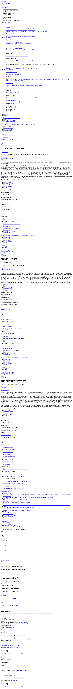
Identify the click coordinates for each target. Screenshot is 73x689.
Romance (35, 28)
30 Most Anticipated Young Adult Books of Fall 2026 (23, 124)
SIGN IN (8, 3)
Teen (19, 42)
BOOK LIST (8, 124)
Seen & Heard (22, 48)
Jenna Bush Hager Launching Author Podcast (13, 488)
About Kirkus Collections (21, 92)
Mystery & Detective (28, 28)
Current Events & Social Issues (13, 31)
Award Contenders (21, 60)
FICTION (5, 137)
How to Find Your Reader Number (19, 670)
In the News (16, 49)
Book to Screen (9, 49)
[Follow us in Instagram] (3, 536)
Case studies (18, 85)
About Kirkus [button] (6, 508)
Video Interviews (7, 16)
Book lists (13, 36)
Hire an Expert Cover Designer (55, 79)
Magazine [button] (5, 62)
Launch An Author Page (35, 97)
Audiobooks (9, 28)
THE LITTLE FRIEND (8, 461)
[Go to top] (4, 540)
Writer (4, 618)
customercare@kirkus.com (20, 653)
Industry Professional (8, 619)
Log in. (14, 598)
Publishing (15, 74)
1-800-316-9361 (8, 653)
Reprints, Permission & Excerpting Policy (8, 517)
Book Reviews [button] (6, 22)
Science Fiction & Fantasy (12, 30)
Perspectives (12, 48)
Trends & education (10, 85)
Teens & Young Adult (37, 31)
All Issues (21, 68)
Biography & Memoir (28, 30)
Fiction (13, 28)
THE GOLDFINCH (8, 452)
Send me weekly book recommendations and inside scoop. (14, 623)
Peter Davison (20, 329)
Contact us (5, 511)
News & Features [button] (7, 37)
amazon (2, 142)
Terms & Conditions (8, 514)
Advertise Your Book (34, 505)
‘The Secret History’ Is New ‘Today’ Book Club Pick (15, 481)
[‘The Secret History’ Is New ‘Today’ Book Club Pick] (16, 476)
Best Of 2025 (26, 36)
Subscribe (35, 68)
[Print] (5, 132)
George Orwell (5, 265)
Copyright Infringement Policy (10, 515)
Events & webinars (38, 85)
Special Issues (15, 68)
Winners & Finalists (10, 56)
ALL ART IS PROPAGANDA (10, 346)
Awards (17, 48)
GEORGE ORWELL (8, 326)
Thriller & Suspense (19, 28)
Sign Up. (15, 680)
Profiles (8, 48)
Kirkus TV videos (43, 497)
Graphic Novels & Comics (26, 31)
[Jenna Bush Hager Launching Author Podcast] (14, 483)
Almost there (3, 595)
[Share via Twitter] (7, 129)
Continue (16, 581)
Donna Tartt (5, 384)
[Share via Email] (7, 130)
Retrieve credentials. (14, 605)
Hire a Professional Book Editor (10, 505)
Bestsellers (8, 36)
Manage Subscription (28, 68)
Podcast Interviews (7, 17)
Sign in (2, 622)
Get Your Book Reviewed (27, 79)
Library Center (9, 83)
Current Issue (9, 68)
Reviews (5, 135)
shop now (3, 140)
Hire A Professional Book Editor (13, 79)
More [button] (4, 86)
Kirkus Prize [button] (6, 498)
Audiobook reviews (8, 13)
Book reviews (6, 11)
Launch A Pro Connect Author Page (17, 80)
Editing (11, 74)
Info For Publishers (27, 510)
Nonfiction (20, 30)
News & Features (7, 14)
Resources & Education (11, 72)
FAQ (16, 510)
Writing (8, 74)
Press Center (20, 510)
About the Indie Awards (11, 60)
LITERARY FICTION (6, 207)
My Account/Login (29, 507)
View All (8, 27)
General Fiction (9, 42)
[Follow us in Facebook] (3, 534)
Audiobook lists (19, 36)
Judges (35, 60)
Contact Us (5, 521)
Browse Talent (17, 97)
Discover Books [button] (7, 493)
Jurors (27, 56)
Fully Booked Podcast (31, 49)
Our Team (9, 510)
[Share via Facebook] (8, 128)
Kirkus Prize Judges (27, 499)
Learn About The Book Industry (62, 505)
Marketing (20, 74)
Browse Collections (10, 92)
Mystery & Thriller (22, 43)
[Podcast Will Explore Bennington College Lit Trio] (15, 469)
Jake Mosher (5, 152)
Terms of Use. (23, 622)
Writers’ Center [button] (6, 503)
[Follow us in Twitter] (3, 535)
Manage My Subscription (19, 502)
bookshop (6, 252)
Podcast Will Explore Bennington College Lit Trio (14, 474)
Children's (44, 31)
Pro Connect (6, 18)
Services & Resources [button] (8, 69)
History (34, 30)
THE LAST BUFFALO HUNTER (11, 224)
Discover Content (10, 97)
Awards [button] (5, 51)
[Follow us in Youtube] (4, 538)
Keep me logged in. (5, 625)
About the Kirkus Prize (20, 56)
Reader (5, 616)
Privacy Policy (6, 512)
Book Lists (10, 497)
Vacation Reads (32, 36)
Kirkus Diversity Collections (9, 507)
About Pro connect (25, 97)
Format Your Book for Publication (40, 79)
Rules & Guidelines (30, 60)
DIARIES (5, 336)
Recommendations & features (27, 85)
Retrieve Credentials (18, 678)
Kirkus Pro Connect (20, 507)
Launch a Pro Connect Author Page (47, 505)
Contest (13, 510)
